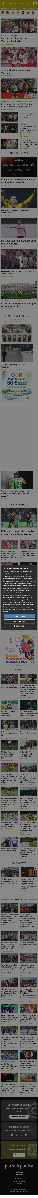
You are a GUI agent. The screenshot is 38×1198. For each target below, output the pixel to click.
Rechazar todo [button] (19, 621)
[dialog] (19, 597)
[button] (19, 626)
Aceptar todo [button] (20, 616)
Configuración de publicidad (25, 604)
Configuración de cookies (19, 609)
